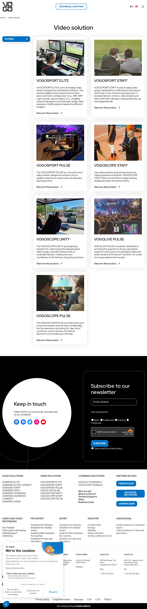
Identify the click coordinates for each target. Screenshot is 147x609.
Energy (91, 527)
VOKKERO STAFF (11, 487)
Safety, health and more (100, 535)
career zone (127, 503)
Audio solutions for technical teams (130, 526)
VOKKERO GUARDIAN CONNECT (14, 497)
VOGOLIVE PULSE (109, 239)
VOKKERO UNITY (11, 490)
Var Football (8, 527)
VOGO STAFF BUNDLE (90, 484)
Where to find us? (87, 493)
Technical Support (87, 496)
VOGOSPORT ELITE (52, 81)
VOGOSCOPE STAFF (111, 165)
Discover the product (49, 113)
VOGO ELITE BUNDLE (90, 482)
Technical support (71, 6)
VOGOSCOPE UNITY (53, 239)
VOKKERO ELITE (11, 482)
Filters (9, 38)
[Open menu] (143, 6)
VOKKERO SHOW (11, 501)
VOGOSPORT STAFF (111, 81)
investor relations (130, 493)
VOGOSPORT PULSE (53, 165)
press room (126, 483)
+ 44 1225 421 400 (131, 573)
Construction (94, 524)
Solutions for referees (41, 524)
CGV (89, 599)
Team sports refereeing (14, 530)
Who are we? (84, 491)
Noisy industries (96, 533)
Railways (92, 530)
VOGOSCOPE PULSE (53, 316)
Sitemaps (78, 599)
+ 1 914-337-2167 (107, 573)
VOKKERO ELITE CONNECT (17, 484)
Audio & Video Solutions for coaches (43, 534)
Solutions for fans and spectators (41, 540)
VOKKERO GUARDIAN (14, 493)
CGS (97, 599)
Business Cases (86, 502)
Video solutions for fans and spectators (130, 532)
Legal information (61, 599)
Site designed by (73, 606)
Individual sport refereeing (9, 534)
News (81, 499)
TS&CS (107, 599)
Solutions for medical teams (41, 529)
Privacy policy (42, 599)
